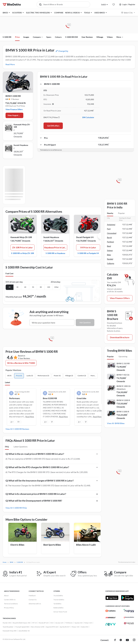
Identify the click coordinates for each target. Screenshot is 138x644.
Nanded (110, 259)
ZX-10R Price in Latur (22, 247)
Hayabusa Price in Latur (55, 247)
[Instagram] (134, 640)
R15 (52, 623)
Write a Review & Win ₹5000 (21, 363)
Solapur (110, 250)
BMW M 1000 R (123, 400)
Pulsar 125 (88, 623)
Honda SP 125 (44, 623)
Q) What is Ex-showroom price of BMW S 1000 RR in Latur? (36, 494)
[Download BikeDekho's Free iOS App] (112, 598)
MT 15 (34, 623)
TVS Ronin (69, 623)
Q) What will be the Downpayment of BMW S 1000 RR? (34, 500)
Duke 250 (84, 627)
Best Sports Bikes (52, 544)
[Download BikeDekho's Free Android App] (127, 598)
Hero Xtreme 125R (37, 627)
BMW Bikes (120, 423)
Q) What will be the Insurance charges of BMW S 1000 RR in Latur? (40, 480)
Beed (109, 246)
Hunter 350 (7, 623)
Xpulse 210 (78, 623)
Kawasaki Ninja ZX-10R (22, 125)
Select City (128, 12)
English (103, 4)
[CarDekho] (111, 610)
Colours (58, 37)
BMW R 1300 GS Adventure (123, 387)
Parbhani (110, 242)
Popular (121, 213)
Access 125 (59, 623)
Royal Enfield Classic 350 (21, 623)
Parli (109, 229)
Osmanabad (111, 233)
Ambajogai (111, 224)
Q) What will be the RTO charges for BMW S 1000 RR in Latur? (37, 467)
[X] (121, 640)
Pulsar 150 (75, 627)
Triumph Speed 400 (22, 627)
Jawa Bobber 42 (24, 631)
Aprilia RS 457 (65, 627)
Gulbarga (110, 263)
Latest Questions (20, 446)
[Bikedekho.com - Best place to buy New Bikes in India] (12, 4)
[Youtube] (127, 640)
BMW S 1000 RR (13, 96)
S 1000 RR (7, 37)
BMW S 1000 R (123, 411)
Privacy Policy (9, 608)
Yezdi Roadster (8, 627)
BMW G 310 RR (123, 363)
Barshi (109, 237)
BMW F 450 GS (123, 375)
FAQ (7, 446)
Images (26, 37)
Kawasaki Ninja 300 (9, 631)
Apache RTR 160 (52, 627)
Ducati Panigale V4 (85, 237)
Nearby (110, 213)
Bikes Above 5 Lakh (86, 544)
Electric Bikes (17, 544)
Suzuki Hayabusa (21, 145)
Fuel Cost (9, 273)
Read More (10, 64)
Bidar (109, 255)
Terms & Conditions (11, 604)
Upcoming (123, 356)
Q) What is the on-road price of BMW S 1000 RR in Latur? (35, 453)
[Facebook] (115, 640)
